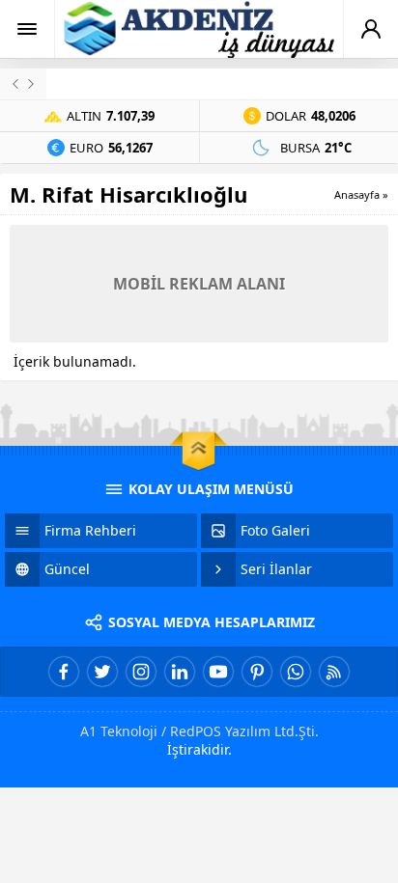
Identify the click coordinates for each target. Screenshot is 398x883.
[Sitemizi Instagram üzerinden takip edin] (141, 671)
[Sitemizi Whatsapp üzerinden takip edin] (295, 671)
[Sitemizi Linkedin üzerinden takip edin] (179, 671)
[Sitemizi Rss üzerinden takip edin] (334, 671)
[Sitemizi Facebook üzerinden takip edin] (63, 671)
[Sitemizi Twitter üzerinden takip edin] (102, 671)
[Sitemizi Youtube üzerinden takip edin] (218, 671)
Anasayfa (357, 194)
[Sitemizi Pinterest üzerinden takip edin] (256, 671)
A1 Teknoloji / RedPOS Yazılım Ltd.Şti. (199, 731)
